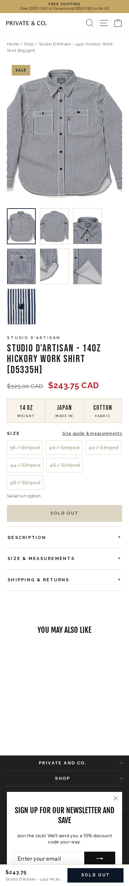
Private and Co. (63, 762)
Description (27, 537)
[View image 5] (54, 266)
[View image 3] (87, 226)
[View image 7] (21, 307)
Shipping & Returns (38, 579)
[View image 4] (21, 266)
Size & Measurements (41, 558)
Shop (29, 44)
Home (13, 44)
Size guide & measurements (92, 433)
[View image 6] (87, 266)
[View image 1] (21, 226)
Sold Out (64, 513)
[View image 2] (54, 226)
